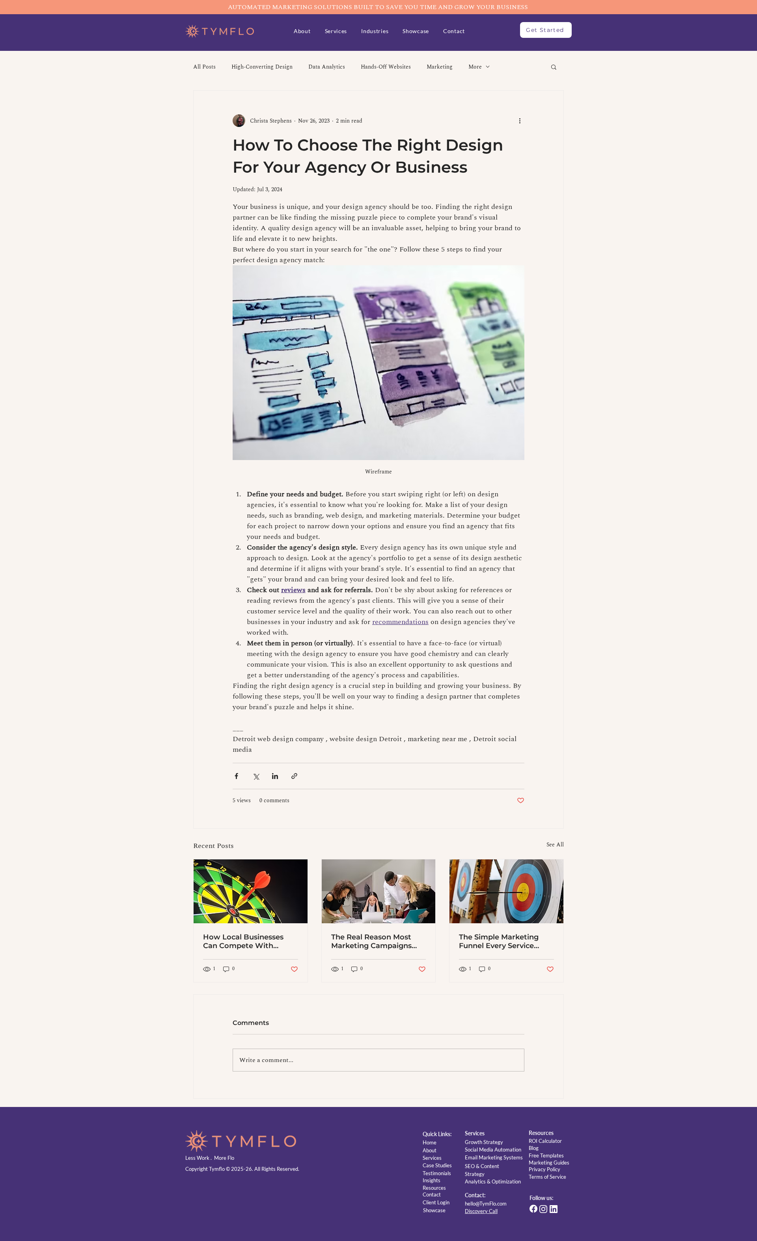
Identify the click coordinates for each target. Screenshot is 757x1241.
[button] (375, 31)
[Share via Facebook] (236, 776)
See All (555, 844)
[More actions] (519, 120)
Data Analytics (326, 67)
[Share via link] (294, 776)
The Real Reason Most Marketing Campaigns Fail (371, 941)
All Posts (204, 67)
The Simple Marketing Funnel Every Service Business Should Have (499, 941)
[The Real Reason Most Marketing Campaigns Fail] (379, 891)
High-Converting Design (262, 67)
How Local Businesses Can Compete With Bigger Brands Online (243, 941)
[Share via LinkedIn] (275, 776)
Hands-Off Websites (386, 67)
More (475, 67)
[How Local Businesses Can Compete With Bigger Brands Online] (251, 891)
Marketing (440, 67)
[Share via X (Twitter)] (255, 776)
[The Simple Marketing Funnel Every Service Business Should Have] (506, 891)
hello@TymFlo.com (486, 1203)
